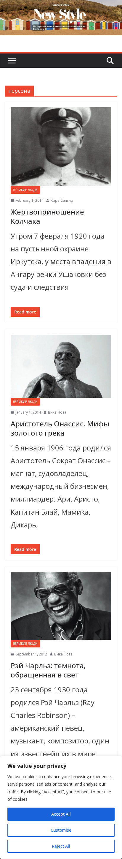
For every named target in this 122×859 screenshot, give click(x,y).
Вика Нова (57, 412)
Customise (61, 830)
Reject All (61, 846)
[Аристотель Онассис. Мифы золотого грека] (61, 366)
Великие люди (25, 190)
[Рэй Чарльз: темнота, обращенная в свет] (61, 605)
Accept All (61, 814)
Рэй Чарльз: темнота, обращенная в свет (48, 670)
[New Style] (61, 6)
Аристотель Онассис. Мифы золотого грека (60, 428)
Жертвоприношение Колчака (47, 216)
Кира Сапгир (62, 200)
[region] (61, 807)
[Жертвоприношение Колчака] (61, 146)
